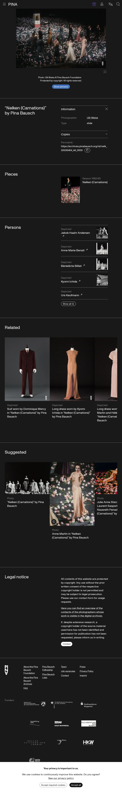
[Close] (106, 109)
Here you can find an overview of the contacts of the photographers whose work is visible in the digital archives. (82, 612)
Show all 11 (68, 304)
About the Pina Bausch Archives (31, 680)
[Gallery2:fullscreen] (103, 72)
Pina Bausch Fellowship (48, 668)
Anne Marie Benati (73, 248)
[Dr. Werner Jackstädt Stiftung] (62, 742)
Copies (65, 134)
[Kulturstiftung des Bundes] (89, 723)
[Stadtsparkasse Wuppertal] (89, 704)
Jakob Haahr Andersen (75, 231)
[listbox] (61, 38)
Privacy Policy (86, 671)
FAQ (26, 688)
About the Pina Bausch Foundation (31, 670)
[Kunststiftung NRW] (35, 723)
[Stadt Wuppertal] (62, 723)
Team (64, 666)
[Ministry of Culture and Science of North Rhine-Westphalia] (35, 704)
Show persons (61, 86)
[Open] (106, 134)
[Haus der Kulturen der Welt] (89, 742)
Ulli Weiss (92, 118)
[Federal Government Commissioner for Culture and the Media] (62, 704)
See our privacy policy (61, 778)
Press (82, 666)
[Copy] (87, 150)
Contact (67, 644)
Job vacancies (68, 671)
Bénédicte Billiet (71, 264)
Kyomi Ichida (69, 280)
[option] (61, 38)
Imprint (83, 675)
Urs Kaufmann (70, 293)
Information (68, 109)
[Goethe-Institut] (35, 760)
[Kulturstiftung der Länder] (35, 742)
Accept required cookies (53, 785)
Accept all (76, 785)
